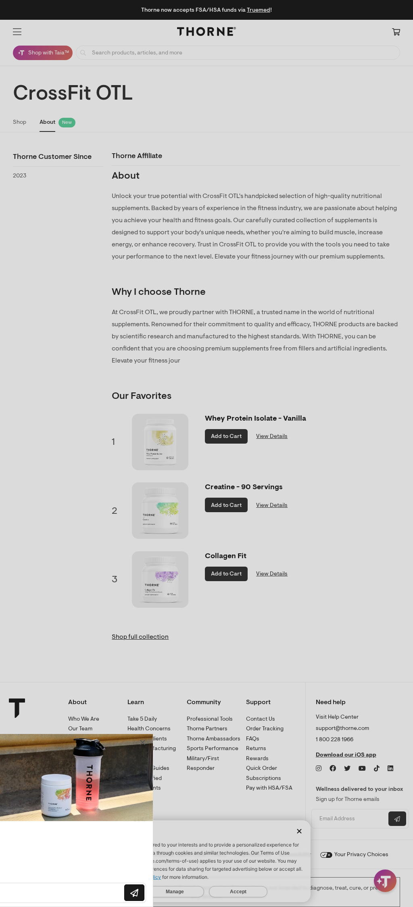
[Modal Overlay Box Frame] (83, 820)
